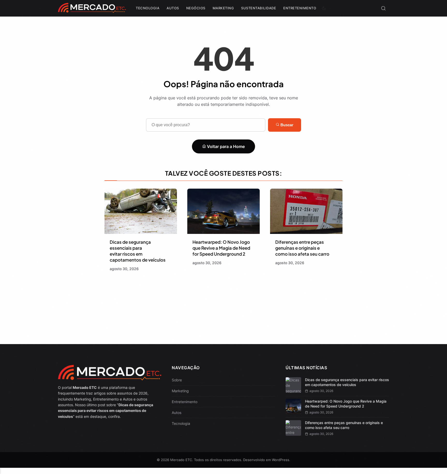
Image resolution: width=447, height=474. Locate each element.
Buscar (286, 125)
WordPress (280, 460)
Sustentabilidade (258, 8)
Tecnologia (147, 8)
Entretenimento (299, 8)
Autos (173, 8)
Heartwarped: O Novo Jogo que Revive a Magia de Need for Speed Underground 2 (221, 248)
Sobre (177, 380)
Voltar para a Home (225, 146)
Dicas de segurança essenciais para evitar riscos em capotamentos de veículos (138, 251)
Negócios (195, 8)
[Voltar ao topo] (0, 471)
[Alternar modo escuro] (324, 8)
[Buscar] (383, 8)
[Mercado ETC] (92, 10)
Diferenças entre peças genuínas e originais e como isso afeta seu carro (302, 248)
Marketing (223, 8)
